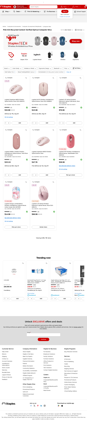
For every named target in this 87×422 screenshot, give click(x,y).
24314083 (6, 280)
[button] (56, 7)
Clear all (68, 72)
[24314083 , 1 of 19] (14, 272)
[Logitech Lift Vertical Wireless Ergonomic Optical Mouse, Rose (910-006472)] (43, 193)
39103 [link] (34, 284)
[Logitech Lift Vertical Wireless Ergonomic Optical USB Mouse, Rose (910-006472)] (70, 89)
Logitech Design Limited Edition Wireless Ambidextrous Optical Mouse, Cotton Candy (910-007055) (15, 205)
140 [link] (65, 159)
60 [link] (38, 159)
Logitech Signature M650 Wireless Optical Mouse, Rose (41, 152)
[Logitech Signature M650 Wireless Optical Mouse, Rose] (43, 141)
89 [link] (10, 211)
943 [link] (38, 211)
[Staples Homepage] (5, 7)
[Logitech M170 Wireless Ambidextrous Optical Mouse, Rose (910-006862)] (43, 89)
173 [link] (65, 107)
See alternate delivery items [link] (67, 166)
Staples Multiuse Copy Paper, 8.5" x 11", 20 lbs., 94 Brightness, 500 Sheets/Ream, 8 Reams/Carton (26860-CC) (61, 281)
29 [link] (10, 159)
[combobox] (43, 6)
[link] (20, 7)
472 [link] (11, 107)
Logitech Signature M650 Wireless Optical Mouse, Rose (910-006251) (15, 100)
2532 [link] (81, 284)
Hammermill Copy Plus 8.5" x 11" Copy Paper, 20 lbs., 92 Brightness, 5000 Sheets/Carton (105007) (36, 281)
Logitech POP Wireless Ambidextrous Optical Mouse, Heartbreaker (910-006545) (69, 153)
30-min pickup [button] (9, 117)
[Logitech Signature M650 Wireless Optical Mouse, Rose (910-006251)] (16, 89)
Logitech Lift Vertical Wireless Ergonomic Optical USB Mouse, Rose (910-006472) (69, 101)
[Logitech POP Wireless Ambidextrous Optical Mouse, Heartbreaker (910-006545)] (70, 141)
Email (29, 332)
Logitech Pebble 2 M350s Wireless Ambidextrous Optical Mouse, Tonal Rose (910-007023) (16, 153)
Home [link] (4, 26)
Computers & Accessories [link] (14, 26)
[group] (14, 281)
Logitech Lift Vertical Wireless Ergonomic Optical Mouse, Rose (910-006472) (42, 205)
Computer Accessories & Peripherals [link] (31, 26)
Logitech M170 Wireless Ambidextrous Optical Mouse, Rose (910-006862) (43, 100)
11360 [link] (58, 284)
